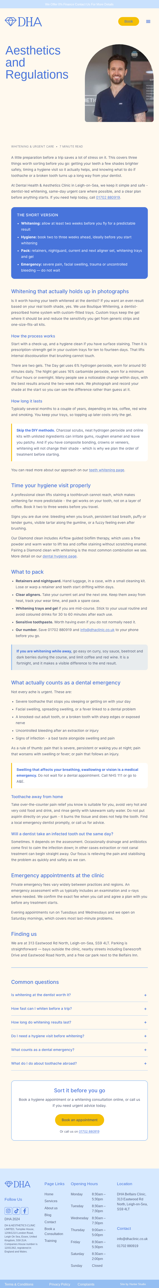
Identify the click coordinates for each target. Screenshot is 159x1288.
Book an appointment (80, 1120)
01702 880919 (108, 197)
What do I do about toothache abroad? (44, 1063)
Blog (48, 1215)
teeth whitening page (106, 470)
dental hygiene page (60, 556)
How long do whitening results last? (41, 1022)
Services (51, 1201)
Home (49, 1194)
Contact (50, 1222)
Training (51, 1240)
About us (51, 1208)
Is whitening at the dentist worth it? (41, 995)
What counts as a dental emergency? (42, 1050)
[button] (148, 21)
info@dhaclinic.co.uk (97, 630)
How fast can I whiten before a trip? (41, 1008)
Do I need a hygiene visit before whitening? (47, 1036)
